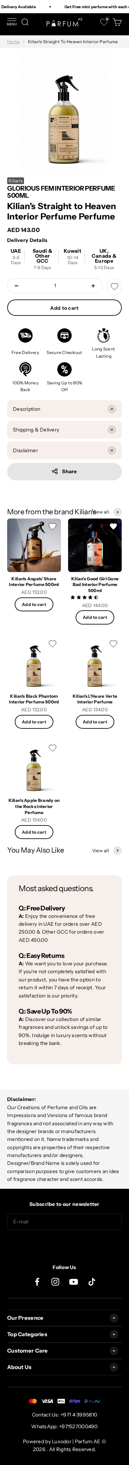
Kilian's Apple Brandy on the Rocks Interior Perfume (34, 806)
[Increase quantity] (93, 286)
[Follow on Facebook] (37, 1282)
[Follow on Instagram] (55, 1282)
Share (69, 471)
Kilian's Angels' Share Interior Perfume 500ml (34, 581)
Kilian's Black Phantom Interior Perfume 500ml (34, 699)
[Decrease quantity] (16, 286)
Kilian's (16, 180)
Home (13, 41)
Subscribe (64, 1244)
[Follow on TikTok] (92, 1282)
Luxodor (61, 1441)
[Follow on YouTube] (73, 1282)
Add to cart (64, 308)
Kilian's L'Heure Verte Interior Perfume (95, 699)
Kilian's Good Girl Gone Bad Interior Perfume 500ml (95, 584)
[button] (85, 597)
